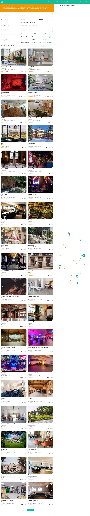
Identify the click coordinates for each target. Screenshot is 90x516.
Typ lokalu (5, 40)
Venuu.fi (29, 513)
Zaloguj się (66, 1)
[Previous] (4, 57)
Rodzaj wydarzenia (8, 15)
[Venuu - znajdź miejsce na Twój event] (3, 1)
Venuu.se (25, 513)
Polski (74, 1)
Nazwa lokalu (6, 30)
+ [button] (56, 5)
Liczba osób (6, 19)
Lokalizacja (6, 25)
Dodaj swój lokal (84, 1)
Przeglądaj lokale (50, 1)
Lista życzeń (59, 1)
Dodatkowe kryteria (8, 34)
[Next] (23, 57)
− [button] (56, 8)
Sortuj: (41, 45)
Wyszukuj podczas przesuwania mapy (67, 5)
